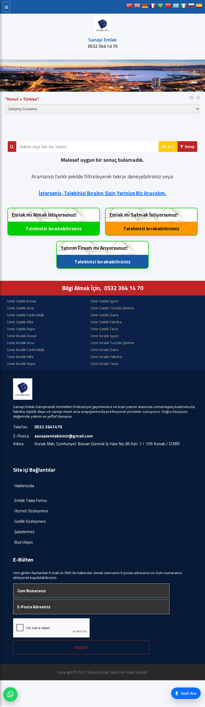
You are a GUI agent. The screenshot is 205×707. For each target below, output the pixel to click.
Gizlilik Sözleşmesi (30, 521)
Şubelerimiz (24, 532)
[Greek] (176, 6)
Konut (31, 68)
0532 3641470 (48, 427)
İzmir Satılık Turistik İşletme (112, 308)
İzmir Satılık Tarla (104, 328)
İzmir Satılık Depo (21, 328)
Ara (170, 146)
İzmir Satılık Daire (104, 315)
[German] (145, 6)
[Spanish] (199, 6)
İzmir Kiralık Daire (104, 349)
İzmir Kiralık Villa (20, 356)
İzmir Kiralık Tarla (104, 363)
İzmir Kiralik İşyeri (104, 335)
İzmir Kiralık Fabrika (106, 356)
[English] (137, 6)
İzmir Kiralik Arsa (20, 342)
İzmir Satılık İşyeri (104, 301)
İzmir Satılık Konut (21, 301)
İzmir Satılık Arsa (20, 308)
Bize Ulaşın (23, 542)
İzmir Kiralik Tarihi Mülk (25, 349)
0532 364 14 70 (102, 46)
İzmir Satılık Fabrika (106, 322)
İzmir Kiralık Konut (21, 335)
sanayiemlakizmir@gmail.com (63, 436)
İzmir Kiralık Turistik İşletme (112, 342)
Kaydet (81, 647)
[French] (152, 6)
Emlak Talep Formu (30, 500)
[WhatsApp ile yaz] (10, 694)
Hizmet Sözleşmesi (31, 511)
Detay (190, 146)
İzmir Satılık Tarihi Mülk (25, 315)
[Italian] (183, 6)
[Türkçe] (129, 6)
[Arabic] (160, 6)
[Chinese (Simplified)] (168, 6)
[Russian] (191, 6)
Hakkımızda (24, 486)
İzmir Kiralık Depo (21, 363)
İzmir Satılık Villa (20, 322)
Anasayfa (11, 68)
